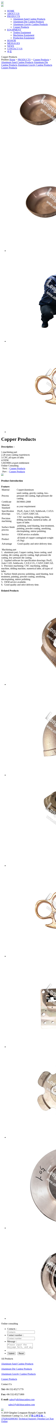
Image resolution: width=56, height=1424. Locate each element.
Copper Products (41, 59)
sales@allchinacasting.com (21, 1399)
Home (12, 59)
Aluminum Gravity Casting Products (35, 65)
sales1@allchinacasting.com (21, 1404)
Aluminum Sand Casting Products (17, 62)
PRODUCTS (24, 59)
